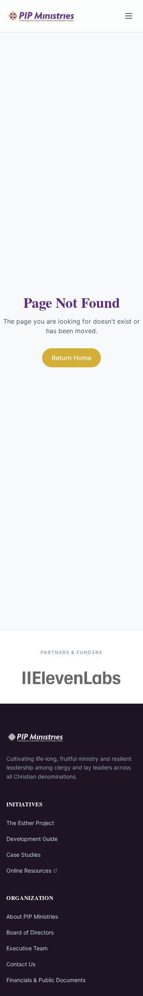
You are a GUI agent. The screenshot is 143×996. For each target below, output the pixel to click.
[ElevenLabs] (72, 678)
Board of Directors (30, 932)
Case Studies (23, 854)
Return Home (71, 358)
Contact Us (20, 964)
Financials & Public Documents (45, 980)
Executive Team (27, 948)
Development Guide (32, 838)
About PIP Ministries (32, 916)
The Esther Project (30, 822)
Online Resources (28, 870)
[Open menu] (129, 16)
